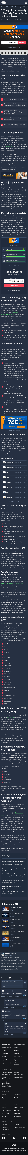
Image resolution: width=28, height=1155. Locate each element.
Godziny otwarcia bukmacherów (7, 1073)
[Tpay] (4, 472)
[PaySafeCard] (4, 467)
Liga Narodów (17, 1057)
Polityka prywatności (6, 1128)
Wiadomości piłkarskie (17, 1063)
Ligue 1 (16, 1047)
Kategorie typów (18, 1107)
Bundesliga (5, 1053)
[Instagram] (14, 1138)
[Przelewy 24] (4, 462)
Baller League (17, 1113)
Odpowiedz (9, 996)
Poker (15, 1104)
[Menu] (25, 2)
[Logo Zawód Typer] (3, 2)
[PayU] (4, 477)
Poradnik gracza (18, 1077)
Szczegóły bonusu (14, 290)
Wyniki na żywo (6, 1044)
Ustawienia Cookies (20, 1128)
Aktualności (17, 1095)
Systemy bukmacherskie (18, 1073)
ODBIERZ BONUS (14, 286)
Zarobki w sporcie (19, 1098)
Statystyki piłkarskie (19, 1044)
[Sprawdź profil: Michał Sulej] (6, 1000)
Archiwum (17, 1110)
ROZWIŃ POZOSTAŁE (13, 265)
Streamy (4, 1095)
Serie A (4, 1057)
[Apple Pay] (4, 487)
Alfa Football (5, 1113)
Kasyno (4, 1104)
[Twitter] (24, 1138)
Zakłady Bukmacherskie (6, 1078)
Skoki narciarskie (6, 1110)
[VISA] (4, 492)
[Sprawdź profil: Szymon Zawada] (6, 1024)
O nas (5, 1124)
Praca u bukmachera (8, 1101)
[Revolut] (4, 482)
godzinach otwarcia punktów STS (12, 584)
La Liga (4, 1050)
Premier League (6, 1047)
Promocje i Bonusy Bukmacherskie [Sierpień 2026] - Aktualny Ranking (7, 1084)
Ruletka (4, 1107)
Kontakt (17, 1124)
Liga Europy (17, 1060)
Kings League (17, 1116)
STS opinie (10, 717)
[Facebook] (3, 1138)
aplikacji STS (9, 146)
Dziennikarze (17, 1101)
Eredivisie (16, 1050)
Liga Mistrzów (5, 1060)
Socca (4, 1116)
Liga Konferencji (6, 1063)
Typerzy (4, 1098)
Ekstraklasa (17, 1053)
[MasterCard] (4, 497)
